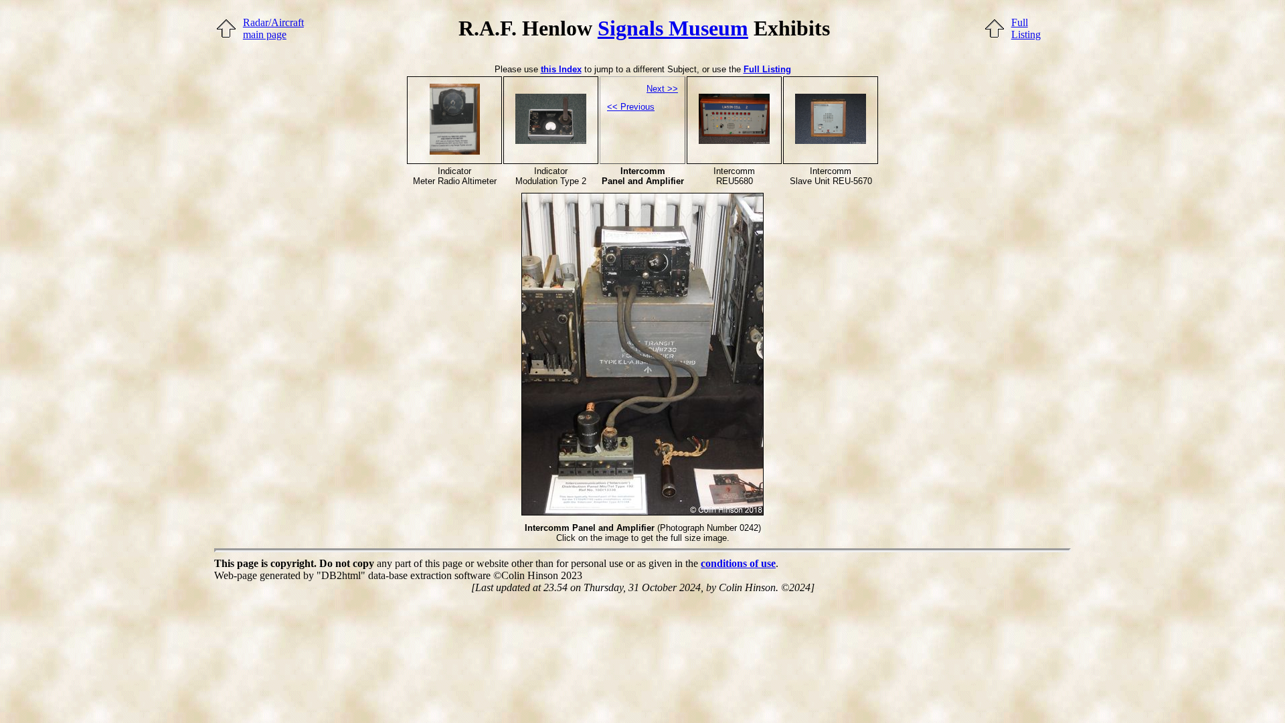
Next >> (662, 89)
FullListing (1026, 28)
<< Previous (631, 107)
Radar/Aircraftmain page (273, 28)
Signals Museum (673, 28)
